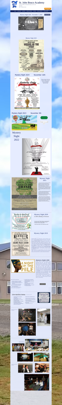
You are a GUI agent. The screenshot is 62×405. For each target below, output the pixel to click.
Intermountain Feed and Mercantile (42, 271)
